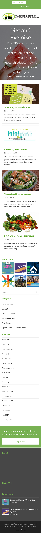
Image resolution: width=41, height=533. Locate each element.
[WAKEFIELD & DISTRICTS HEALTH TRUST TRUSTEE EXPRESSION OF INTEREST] (8, 280)
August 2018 (6, 373)
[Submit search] (37, 292)
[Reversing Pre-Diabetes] (20, 136)
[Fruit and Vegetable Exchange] (20, 222)
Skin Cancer (6, 323)
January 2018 (7, 396)
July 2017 (5, 415)
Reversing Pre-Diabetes (15, 149)
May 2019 (5, 354)
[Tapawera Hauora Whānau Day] (8, 268)
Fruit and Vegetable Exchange (19, 236)
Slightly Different (24, 526)
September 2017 (8, 410)
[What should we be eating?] (20, 180)
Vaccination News (8, 318)
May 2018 (5, 382)
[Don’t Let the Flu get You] (33, 280)
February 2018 (7, 391)
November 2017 (8, 401)
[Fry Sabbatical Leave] (20, 280)
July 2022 (5, 344)
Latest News (17, 76)
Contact (23, 530)
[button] (38, 17)
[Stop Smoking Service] (33, 268)
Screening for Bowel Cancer (17, 107)
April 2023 (6, 340)
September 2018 (8, 368)
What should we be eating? (17, 194)
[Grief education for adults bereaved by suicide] (20, 268)
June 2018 (5, 377)
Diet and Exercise (8, 314)
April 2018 (6, 387)
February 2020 (7, 349)
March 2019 (6, 359)
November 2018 (8, 363)
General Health (7, 304)
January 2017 (7, 420)
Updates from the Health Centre (14, 328)
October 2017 (7, 406)
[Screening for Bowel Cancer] (20, 94)
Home (9, 76)
